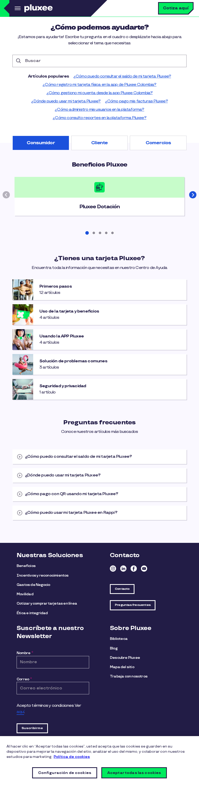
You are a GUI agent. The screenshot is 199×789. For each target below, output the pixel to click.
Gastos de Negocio (33, 585)
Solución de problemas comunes (73, 361)
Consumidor (41, 143)
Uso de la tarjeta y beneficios (69, 311)
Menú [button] (16, 8)
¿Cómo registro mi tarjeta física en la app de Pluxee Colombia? (99, 84)
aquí (20, 711)
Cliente (99, 143)
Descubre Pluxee (125, 657)
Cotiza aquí (176, 8)
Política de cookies (72, 757)
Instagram (113, 568)
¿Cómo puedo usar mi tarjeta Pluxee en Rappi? (71, 512)
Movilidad (25, 594)
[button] (193, 195)
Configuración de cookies (64, 773)
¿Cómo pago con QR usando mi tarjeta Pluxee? (71, 494)
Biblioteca (118, 638)
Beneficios (26, 566)
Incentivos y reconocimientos (43, 575)
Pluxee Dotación (99, 207)
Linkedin (123, 568)
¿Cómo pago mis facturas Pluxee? (136, 101)
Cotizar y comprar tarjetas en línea (47, 603)
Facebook (134, 568)
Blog (113, 648)
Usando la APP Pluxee (61, 336)
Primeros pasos (55, 287)
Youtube (144, 568)
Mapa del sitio (122, 667)
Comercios (158, 143)
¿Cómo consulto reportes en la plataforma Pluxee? (99, 117)
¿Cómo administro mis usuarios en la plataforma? (99, 109)
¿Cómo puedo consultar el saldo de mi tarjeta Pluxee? (122, 76)
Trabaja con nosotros (128, 676)
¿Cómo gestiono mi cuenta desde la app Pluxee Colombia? (99, 93)
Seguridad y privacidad (62, 386)
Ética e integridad (32, 613)
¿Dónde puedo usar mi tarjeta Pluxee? (66, 101)
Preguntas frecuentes (133, 605)
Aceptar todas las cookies (134, 773)
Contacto (122, 589)
